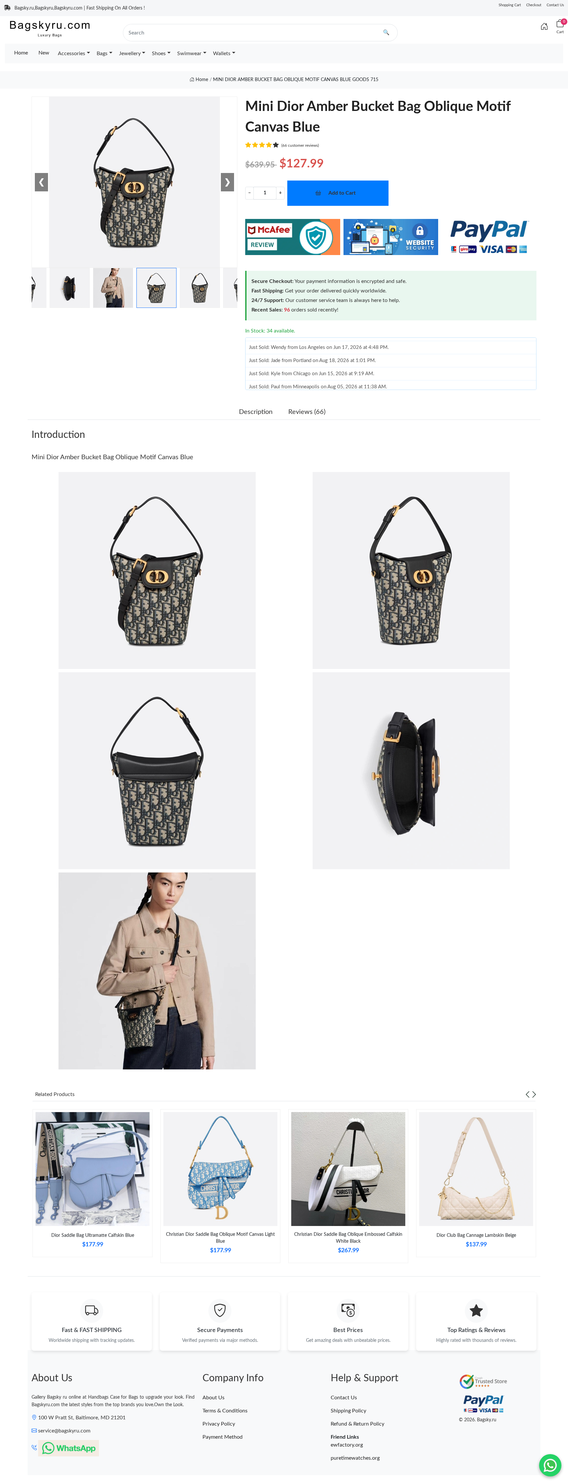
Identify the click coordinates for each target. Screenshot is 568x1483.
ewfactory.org (347, 1445)
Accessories (71, 53)
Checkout (533, 5)
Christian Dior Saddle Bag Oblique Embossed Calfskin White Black (348, 1238)
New (43, 52)
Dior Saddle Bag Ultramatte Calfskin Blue (92, 1235)
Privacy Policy (218, 1424)
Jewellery (130, 53)
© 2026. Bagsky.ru (477, 1420)
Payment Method (222, 1437)
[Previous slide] (527, 1094)
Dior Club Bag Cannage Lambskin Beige (476, 1235)
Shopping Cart (510, 5)
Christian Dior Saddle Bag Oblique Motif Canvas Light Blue (220, 1238)
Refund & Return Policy (357, 1424)
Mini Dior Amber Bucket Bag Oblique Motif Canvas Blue (112, 457)
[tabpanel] (92, 1185)
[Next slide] (534, 1094)
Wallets (221, 53)
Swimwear (189, 53)
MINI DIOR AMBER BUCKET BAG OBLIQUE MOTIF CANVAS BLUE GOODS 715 (295, 79)
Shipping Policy (348, 1410)
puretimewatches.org (355, 1458)
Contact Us (555, 5)
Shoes (159, 53)
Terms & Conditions (225, 1410)
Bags (102, 53)
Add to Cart (342, 193)
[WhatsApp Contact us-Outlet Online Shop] (550, 1465)
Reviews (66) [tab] (306, 412)
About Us (213, 1397)
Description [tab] (255, 412)
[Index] (544, 27)
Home (21, 52)
